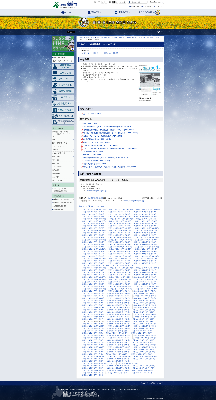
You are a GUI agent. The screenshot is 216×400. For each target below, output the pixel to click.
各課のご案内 (135, 6)
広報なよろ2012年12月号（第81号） (119, 305)
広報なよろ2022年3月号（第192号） (94, 216)
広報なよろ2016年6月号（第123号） (94, 272)
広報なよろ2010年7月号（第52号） (118, 328)
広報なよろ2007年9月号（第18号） (93, 359)
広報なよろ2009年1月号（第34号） (118, 345)
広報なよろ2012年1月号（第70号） (93, 314)
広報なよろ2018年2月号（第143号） (146, 254)
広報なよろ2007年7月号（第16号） (144, 359)
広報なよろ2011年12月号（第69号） (119, 314)
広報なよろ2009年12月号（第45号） (119, 335)
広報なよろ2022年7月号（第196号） (146, 212)
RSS (161, 32)
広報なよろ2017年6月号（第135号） (120, 261)
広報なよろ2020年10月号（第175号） (94, 230)
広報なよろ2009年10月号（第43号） (94, 338)
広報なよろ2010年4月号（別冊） (118, 331)
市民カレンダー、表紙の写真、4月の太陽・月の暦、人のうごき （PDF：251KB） (110, 167)
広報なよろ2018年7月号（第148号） (94, 251)
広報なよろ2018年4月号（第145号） (94, 254)
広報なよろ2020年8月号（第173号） (147, 230)
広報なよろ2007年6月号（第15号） (93, 361)
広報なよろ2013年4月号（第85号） (93, 303)
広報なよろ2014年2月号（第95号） (144, 293)
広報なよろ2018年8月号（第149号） (147, 249)
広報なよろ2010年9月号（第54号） (145, 326)
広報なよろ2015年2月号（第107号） (146, 284)
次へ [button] (74, 41)
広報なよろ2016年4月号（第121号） (146, 272)
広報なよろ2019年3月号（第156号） (120, 244)
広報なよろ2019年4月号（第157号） (94, 244)
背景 (110, 2)
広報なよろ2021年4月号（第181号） (94, 226)
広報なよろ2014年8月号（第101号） (147, 289)
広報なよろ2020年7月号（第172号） (94, 233)
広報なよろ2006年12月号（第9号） (118, 368)
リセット (122, 2)
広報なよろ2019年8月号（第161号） (147, 240)
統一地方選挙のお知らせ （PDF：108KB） (97, 139)
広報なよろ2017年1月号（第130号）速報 (95, 265)
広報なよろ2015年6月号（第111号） (120, 282)
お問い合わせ (147, 6)
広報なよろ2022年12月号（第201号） (94, 209)
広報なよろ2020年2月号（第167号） (146, 235)
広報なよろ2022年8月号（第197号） (120, 212)
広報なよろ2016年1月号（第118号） (146, 275)
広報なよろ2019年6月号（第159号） (120, 242)
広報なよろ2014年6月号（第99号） (119, 291)
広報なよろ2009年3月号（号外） (118, 342)
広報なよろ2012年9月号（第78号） (119, 307)
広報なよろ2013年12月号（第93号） (119, 296)
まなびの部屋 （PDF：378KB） (93, 151)
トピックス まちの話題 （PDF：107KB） (97, 161)
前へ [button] (52, 41)
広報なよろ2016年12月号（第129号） (94, 268)
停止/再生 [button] (72, 49)
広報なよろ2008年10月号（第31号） (120, 347)
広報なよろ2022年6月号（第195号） (94, 214)
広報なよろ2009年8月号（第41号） (144, 338)
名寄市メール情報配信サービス (63, 199)
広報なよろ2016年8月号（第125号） (120, 270)
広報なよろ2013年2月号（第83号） (144, 303)
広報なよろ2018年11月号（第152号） (147, 247)
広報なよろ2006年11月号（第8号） (144, 368)
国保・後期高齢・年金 (59, 143)
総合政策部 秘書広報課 (103, 37)
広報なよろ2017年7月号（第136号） (94, 261)
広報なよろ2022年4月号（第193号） (146, 214)
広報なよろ (136, 37)
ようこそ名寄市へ (146, 12)
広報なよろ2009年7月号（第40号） (93, 340)
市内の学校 (56, 173)
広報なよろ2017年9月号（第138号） (121, 258)
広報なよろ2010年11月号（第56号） (94, 326)
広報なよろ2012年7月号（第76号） (93, 310)
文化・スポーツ (57, 167)
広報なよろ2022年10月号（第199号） (148, 209)
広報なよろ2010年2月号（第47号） (142, 333)
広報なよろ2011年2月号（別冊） (143, 321)
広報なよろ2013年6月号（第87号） (118, 300)
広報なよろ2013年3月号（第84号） (118, 303)
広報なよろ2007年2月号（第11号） (144, 366)
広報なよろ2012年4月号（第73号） (93, 312)
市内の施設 (56, 170)
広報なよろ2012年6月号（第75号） (118, 310)
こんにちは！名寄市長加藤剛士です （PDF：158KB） (101, 145)
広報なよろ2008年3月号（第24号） (144, 352)
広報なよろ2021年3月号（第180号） (120, 226)
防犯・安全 (56, 163)
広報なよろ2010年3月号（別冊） (93, 333)
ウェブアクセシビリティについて (152, 383)
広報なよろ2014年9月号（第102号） (121, 289)
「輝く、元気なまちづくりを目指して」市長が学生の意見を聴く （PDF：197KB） (110, 148)
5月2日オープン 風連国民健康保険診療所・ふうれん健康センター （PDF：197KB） (110, 133)
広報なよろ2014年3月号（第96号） (118, 293)
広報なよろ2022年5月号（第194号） (120, 214)
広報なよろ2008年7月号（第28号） (118, 349)
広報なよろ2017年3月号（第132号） (120, 263)
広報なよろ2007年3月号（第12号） (118, 366)
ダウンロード (96, 53)
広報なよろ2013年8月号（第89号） (144, 298)
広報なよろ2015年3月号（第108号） (120, 284)
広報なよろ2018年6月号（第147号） (120, 251)
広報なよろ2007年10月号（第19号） (146, 356)
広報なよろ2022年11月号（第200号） (121, 209)
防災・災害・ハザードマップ (62, 61)
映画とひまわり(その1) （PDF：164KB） (96, 142)
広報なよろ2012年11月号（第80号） (145, 305)
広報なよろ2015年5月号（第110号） (146, 282)
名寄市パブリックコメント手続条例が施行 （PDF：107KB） (103, 136)
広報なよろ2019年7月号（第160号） (94, 242)
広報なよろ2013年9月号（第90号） (119, 298)
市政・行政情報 (57, 180)
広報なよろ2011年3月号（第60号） (118, 321)
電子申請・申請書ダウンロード (63, 203)
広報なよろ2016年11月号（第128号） (121, 268)
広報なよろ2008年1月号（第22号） (142, 354)
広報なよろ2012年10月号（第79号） (94, 307)
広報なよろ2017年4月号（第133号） (94, 263)
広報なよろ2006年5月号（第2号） (142, 373)
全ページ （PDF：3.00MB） (92, 114)
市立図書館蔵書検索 (59, 206)
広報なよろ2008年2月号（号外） (93, 354)
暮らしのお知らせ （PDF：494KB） (95, 164)
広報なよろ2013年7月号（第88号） (93, 300)
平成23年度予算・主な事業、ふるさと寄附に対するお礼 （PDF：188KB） (107, 127)
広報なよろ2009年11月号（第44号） (145, 335)
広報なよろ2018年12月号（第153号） (120, 247)
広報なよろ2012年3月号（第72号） (118, 312)
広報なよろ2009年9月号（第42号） (119, 338)
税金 (53, 139)
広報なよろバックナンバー (151, 37)
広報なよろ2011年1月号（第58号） (118, 324)
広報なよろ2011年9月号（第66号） (119, 317)
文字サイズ (97, 2)
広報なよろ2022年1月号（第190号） (146, 216)
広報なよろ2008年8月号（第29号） (93, 349)
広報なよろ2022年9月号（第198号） (94, 212)
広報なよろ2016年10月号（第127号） (148, 268)
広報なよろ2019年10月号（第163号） (94, 240)
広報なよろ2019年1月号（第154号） (94, 247)
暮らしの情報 (58, 128)
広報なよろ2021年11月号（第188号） (121, 219)
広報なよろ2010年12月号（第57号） (144, 324)
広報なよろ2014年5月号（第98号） (144, 291)
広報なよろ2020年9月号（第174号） (121, 230)
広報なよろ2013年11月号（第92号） (145, 296)
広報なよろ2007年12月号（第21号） (94, 356)
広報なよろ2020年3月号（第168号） (120, 235)
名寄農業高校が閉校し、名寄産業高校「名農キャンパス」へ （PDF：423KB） (109, 130)
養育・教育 (56, 160)
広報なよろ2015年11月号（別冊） (120, 277)
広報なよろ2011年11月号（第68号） (145, 314)
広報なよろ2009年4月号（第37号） (93, 342)
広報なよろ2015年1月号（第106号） (94, 286)
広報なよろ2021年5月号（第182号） (146, 223)
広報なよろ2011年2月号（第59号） (93, 324)
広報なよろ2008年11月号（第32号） (94, 347)
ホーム (68, 12)
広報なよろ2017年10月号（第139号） (94, 258)
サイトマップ (159, 6)
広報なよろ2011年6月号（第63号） (118, 319)
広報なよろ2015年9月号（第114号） (121, 279)
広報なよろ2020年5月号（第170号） (146, 233)
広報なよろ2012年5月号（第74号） (144, 310)
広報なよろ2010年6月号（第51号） (144, 328)
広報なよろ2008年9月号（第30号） (145, 347)
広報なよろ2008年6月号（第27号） (144, 349)
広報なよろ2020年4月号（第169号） (94, 235)
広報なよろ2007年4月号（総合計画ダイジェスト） (98, 363)
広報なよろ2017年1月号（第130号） (123, 265)
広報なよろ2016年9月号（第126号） (94, 270)
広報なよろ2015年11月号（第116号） (145, 277)
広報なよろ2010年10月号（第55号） (120, 326)
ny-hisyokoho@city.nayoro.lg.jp (97, 191)
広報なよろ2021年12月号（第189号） (94, 219)
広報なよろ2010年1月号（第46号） (93, 335)
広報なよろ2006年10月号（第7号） (93, 370)
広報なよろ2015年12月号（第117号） (94, 277)
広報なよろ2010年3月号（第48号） (117, 333)
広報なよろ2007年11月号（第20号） (120, 356)
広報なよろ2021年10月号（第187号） (94, 221)
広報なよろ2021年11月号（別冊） (147, 219)
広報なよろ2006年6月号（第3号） (118, 373)
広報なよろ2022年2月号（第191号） (120, 216)
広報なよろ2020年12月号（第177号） (120, 228)
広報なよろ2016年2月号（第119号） (120, 275)
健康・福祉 (56, 156)
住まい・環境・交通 (58, 153)
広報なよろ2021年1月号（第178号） (94, 228)
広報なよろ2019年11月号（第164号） (147, 237)
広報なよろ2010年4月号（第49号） (142, 331)
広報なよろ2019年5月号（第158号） (146, 242)
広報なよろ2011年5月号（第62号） (144, 319)
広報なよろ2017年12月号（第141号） (120, 256)
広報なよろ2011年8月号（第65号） (144, 317)
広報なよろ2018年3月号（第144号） (120, 254)
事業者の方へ (124, 12)
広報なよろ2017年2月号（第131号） (146, 263)
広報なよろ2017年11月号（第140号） (147, 256)
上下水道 (55, 150)
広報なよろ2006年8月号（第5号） (143, 370)
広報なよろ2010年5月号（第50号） (93, 331)
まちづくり (56, 177)
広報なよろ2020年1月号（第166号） (94, 237)
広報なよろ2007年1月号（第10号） (93, 368)
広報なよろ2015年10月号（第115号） (94, 279)
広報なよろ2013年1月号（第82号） (93, 305)
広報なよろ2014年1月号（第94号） (93, 296)
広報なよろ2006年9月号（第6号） (118, 370)
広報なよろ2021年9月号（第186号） (121, 221)
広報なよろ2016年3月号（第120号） (94, 275)
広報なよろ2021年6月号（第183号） (120, 223)
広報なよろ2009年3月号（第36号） (142, 342)
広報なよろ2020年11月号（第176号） (147, 228)
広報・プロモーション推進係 (122, 37)
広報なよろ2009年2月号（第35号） (93, 345)
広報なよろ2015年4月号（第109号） (94, 284)
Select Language (155, 2)
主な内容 (87, 53)
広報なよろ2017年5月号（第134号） (146, 261)
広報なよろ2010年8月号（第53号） (93, 328)
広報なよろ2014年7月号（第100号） (94, 291)
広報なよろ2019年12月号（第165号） (120, 237)
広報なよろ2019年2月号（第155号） (146, 244)
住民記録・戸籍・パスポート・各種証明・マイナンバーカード (61, 134)
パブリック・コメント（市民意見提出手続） (60, 190)
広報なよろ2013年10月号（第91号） (94, 298)
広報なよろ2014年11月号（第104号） (147, 286)
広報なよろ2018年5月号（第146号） (146, 251)
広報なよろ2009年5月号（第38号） (144, 340)
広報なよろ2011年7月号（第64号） (93, 319)
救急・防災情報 (59, 54)
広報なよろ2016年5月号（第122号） (120, 272)
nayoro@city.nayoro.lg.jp (132, 389)
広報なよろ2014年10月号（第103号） (94, 289)
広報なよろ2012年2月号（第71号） (144, 312)
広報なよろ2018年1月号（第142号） (94, 256)
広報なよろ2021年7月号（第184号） (94, 223)
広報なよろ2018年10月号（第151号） (94, 249)
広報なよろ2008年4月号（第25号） (118, 352)
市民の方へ (96, 12)
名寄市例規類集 (58, 209)
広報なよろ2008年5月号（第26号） (93, 352)
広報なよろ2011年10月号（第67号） (94, 317)
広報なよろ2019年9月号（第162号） (121, 240)
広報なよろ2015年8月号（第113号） (147, 279)
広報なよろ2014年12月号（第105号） (120, 286)
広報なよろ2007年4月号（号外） (128, 363)
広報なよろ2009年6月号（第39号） (118, 340)
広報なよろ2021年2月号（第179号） (146, 226)
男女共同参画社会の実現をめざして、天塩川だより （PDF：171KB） (106, 158)
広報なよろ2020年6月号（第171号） (120, 233)
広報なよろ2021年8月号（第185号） (147, 221)
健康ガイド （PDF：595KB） (93, 154)
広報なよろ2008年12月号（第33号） (144, 345)
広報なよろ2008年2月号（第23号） (117, 354)
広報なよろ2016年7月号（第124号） (146, 270)
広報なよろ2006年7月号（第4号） (93, 373)
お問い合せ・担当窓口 (111, 53)
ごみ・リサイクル (58, 146)
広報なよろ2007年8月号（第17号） (118, 359)
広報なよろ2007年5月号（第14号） (118, 361)
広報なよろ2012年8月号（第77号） (144, 307)
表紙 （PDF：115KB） (90, 124)
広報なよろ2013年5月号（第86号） (144, 300)
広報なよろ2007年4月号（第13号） (93, 366)
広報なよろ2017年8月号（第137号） (147, 258)
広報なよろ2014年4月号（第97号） (93, 293)
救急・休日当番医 (59, 57)
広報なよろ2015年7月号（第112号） (94, 282)
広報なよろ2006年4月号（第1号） (93, 375)
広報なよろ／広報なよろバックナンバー (92, 206)
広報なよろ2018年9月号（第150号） (121, 249)
